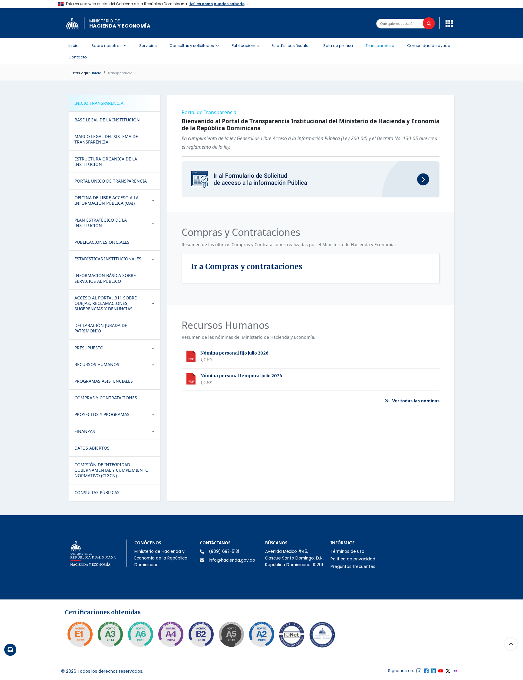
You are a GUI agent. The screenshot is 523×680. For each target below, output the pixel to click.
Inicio (73, 45)
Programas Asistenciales (103, 381)
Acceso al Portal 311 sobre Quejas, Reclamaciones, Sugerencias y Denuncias (117, 303)
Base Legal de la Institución (107, 120)
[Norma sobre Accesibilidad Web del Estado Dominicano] (201, 634)
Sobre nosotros (110, 45)
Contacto (77, 57)
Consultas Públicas (97, 492)
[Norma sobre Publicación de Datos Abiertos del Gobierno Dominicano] (110, 634)
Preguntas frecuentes (353, 566)
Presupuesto (117, 349)
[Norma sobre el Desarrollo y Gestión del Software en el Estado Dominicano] (140, 634)
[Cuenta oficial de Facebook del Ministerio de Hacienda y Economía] (426, 671)
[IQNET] (292, 636)
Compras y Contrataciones (105, 398)
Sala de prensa (338, 45)
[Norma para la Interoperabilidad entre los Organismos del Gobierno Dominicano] (171, 634)
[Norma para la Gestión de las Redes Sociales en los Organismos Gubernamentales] (80, 634)
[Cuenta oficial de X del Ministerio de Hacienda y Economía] (448, 671)
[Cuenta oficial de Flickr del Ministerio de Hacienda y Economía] (455, 671)
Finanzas (117, 432)
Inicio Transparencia (98, 103)
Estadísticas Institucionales (117, 260)
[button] (447, 23)
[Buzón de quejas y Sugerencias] (10, 650)
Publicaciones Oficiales (102, 242)
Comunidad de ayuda (428, 45)
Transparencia (380, 45)
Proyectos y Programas (117, 415)
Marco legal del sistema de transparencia (106, 139)
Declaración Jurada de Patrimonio (100, 328)
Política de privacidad (353, 559)
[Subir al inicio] (511, 644)
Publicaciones (245, 45)
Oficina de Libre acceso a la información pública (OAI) (117, 200)
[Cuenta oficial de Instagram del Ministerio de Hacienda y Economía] (418, 671)
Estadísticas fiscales (291, 45)
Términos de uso (347, 551)
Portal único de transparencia (110, 181)
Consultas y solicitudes (195, 45)
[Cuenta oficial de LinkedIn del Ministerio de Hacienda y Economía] (433, 671)
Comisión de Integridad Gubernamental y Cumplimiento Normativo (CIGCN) (111, 470)
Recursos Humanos (117, 365)
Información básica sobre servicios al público (105, 278)
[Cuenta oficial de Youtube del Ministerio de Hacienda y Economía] (440, 671)
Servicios (148, 45)
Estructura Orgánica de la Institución (105, 161)
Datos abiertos (92, 448)
